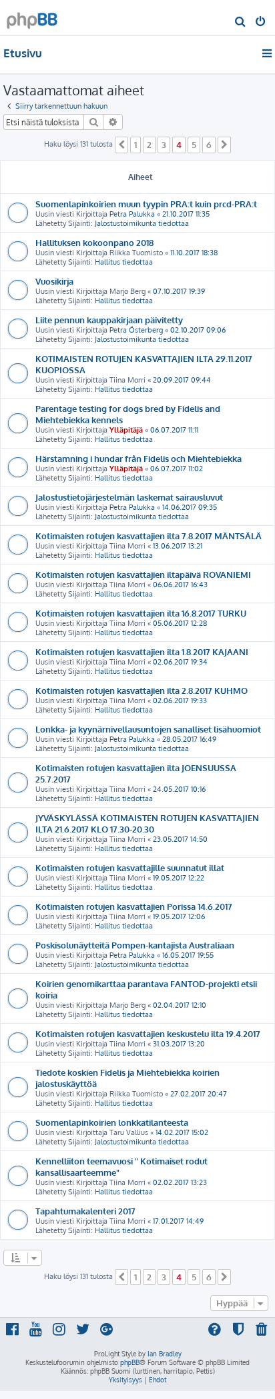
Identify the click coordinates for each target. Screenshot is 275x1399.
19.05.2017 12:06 (179, 916)
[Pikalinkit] (268, 53)
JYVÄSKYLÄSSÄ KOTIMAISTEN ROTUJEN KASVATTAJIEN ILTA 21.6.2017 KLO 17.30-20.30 (147, 823)
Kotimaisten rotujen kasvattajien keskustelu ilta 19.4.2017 (147, 1033)
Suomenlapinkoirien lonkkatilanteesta (111, 1122)
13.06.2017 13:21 (177, 546)
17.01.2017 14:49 (178, 1221)
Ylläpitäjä (126, 430)
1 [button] (135, 144)
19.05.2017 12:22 (178, 877)
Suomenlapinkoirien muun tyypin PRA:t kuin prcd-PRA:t (146, 203)
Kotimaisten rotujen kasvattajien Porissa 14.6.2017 (133, 906)
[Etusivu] (32, 17)
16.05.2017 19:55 (188, 955)
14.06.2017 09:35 (189, 507)
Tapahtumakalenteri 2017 (85, 1210)
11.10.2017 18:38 (194, 252)
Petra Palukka (132, 214)
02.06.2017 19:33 (180, 700)
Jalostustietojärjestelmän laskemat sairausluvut (129, 497)
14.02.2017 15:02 (182, 1132)
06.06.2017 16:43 (180, 584)
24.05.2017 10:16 (179, 789)
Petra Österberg (136, 330)
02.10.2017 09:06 (198, 330)
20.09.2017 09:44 (182, 380)
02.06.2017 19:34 (180, 662)
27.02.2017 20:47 (198, 1093)
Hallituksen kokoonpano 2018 (94, 242)
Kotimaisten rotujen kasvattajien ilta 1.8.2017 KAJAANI (141, 651)
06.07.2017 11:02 (176, 468)
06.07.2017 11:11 (174, 430)
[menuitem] (241, 23)
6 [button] (209, 144)
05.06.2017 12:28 (180, 623)
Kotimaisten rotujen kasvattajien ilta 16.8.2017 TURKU (140, 613)
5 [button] (194, 144)
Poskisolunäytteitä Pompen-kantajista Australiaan (134, 944)
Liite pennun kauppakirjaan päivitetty (109, 319)
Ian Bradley (165, 1354)
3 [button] (164, 144)
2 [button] (149, 144)
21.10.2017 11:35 (186, 214)
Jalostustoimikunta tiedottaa (142, 223)
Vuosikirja (54, 281)
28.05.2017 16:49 (189, 739)
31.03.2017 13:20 (179, 1043)
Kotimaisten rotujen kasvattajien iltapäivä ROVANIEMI (143, 574)
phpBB (130, 1362)
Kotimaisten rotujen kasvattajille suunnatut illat (129, 867)
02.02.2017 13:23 (180, 1182)
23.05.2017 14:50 (180, 839)
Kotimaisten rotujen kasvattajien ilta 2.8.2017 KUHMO (141, 690)
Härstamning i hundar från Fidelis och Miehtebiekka (138, 458)
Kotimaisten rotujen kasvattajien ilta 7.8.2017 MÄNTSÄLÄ (148, 535)
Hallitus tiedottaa (124, 262)
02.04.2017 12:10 (179, 1005)
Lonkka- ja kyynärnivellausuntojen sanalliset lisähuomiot (148, 728)
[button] (121, 145)
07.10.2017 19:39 (179, 291)
